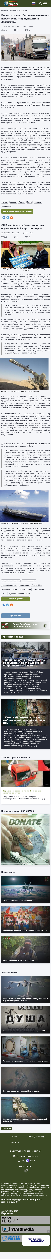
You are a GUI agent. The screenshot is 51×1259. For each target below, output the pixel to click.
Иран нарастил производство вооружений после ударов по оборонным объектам (24, 662)
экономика (6, 206)
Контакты (15, 1142)
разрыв (13, 202)
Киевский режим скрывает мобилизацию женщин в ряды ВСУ (24, 720)
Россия (21, 202)
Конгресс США (25, 589)
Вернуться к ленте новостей (25, 1151)
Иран (15, 589)
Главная (4, 11)
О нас (14, 1137)
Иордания (6, 589)
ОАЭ (3, 594)
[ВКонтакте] (3, 217)
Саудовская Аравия (16, 594)
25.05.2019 (10, 26)
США (28, 594)
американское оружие (11, 581)
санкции (38, 202)
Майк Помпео (39, 589)
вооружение (24, 585)
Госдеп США (37, 585)
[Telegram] (7, 217)
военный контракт (9, 585)
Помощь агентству (36, 1137)
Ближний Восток (29, 581)
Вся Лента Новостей (18, 11)
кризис (4, 202)
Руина (29, 202)
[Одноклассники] (11, 217)
